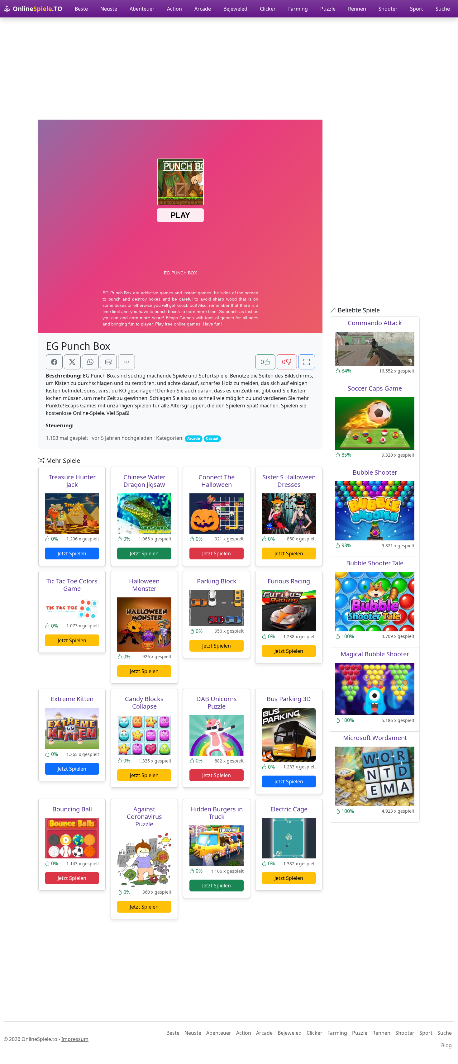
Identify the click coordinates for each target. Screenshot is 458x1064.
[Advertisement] (229, 68)
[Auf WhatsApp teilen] (90, 361)
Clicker (268, 8)
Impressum (74, 1039)
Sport (416, 8)
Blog (446, 1045)
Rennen (357, 8)
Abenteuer (142, 8)
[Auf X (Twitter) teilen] (72, 361)
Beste (81, 8)
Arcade (202, 8)
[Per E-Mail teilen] (108, 361)
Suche (443, 8)
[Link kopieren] (126, 361)
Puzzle (328, 8)
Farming (298, 8)
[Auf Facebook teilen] (54, 361)
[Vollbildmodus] (306, 361)
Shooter (388, 8)
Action (174, 8)
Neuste (108, 8)
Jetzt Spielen (72, 553)
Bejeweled (235, 8)
